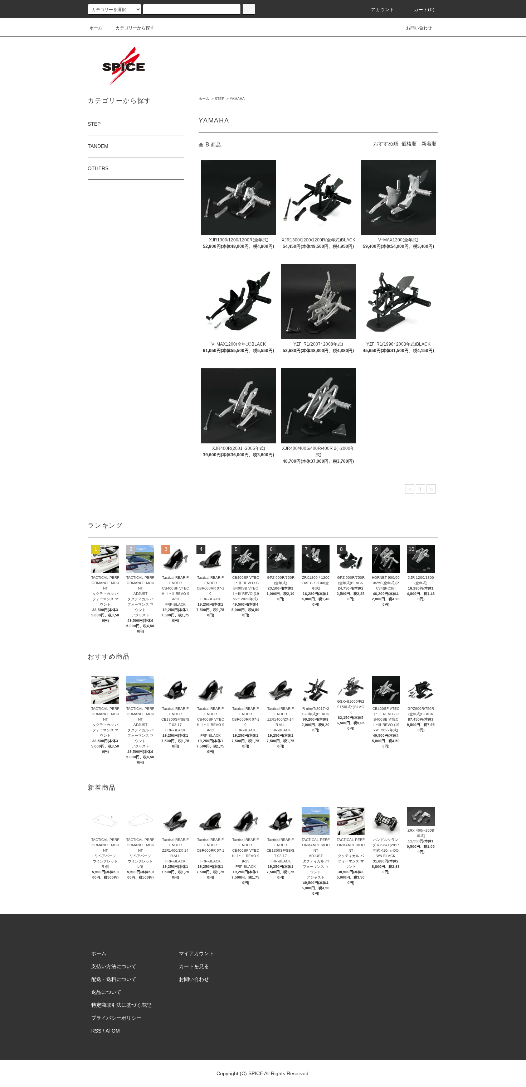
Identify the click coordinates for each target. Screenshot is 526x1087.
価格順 (409, 143)
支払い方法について (113, 966)
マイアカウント (196, 953)
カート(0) (424, 9)
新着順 (429, 143)
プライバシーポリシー (116, 1018)
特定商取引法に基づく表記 (121, 1005)
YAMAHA (237, 99)
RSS (96, 1031)
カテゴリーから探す (135, 27)
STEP (219, 99)
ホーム (95, 27)
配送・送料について (113, 979)
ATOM (113, 1031)
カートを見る (194, 966)
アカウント (383, 9)
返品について (106, 992)
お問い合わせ (419, 27)
